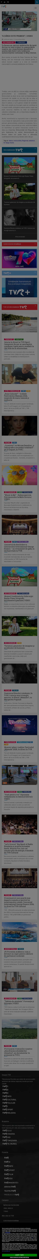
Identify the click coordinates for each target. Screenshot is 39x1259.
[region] (19, 1241)
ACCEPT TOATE (19, 1255)
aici (32, 1237)
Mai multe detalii (7, 1232)
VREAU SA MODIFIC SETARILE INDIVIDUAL (19, 1257)
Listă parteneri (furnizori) (6, 1251)
